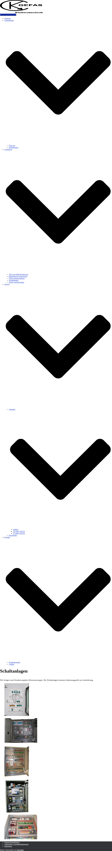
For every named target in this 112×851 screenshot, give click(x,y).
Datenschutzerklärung (11, 842)
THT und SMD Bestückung (18, 274)
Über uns (12, 145)
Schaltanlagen (13, 280)
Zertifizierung (13, 147)
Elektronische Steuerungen (18, 276)
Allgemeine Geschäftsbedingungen (16, 844)
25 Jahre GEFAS (19, 533)
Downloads (13, 535)
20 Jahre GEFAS (19, 531)
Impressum (8, 846)
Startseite (7, 18)
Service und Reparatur (16, 282)
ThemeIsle (20, 850)
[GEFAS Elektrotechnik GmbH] (21, 12)
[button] (58, 144)
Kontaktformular (14, 662)
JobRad (15, 529)
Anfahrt (11, 664)
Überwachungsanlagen (17, 278)
